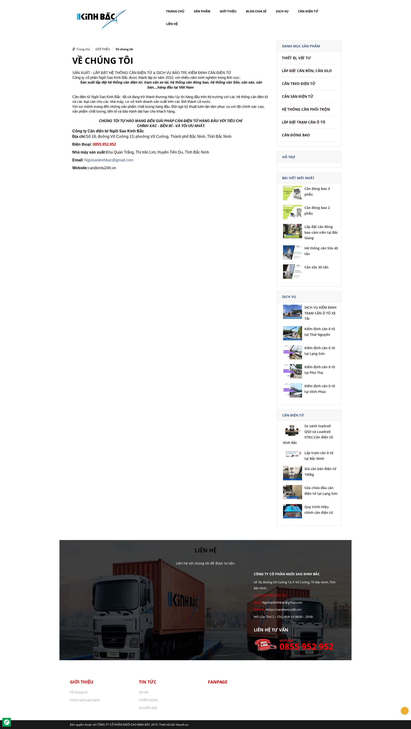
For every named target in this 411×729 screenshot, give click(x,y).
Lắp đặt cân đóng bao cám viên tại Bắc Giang (321, 232)
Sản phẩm (202, 11)
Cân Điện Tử (308, 11)
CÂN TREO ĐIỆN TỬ (298, 83)
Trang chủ (175, 11)
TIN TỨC (147, 682)
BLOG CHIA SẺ (256, 11)
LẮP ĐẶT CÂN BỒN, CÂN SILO (307, 70)
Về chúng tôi (124, 49)
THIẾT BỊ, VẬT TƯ (296, 57)
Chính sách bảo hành (85, 700)
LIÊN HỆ (172, 24)
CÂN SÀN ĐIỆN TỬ (297, 96)
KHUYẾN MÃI (148, 708)
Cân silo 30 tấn (316, 267)
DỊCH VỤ (282, 11)
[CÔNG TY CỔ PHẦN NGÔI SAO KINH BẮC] (99, 17)
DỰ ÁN (143, 692)
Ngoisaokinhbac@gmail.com (108, 160)
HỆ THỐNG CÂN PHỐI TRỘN (306, 109)
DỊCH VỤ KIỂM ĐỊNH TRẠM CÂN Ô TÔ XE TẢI (320, 313)
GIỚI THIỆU (228, 11)
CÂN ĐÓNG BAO (296, 135)
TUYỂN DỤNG (148, 700)
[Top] (405, 711)
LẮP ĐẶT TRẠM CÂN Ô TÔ (303, 122)
